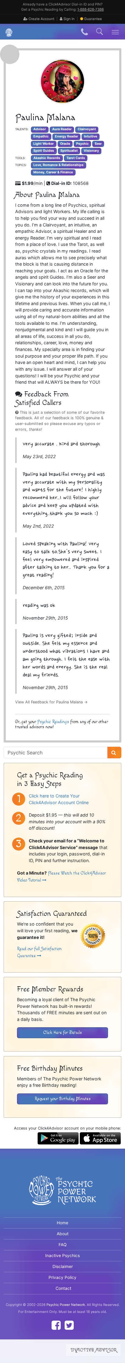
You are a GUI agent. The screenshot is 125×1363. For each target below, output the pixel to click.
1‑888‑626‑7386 (90, 9)
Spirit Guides (43, 151)
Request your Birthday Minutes (63, 1098)
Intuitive (90, 136)
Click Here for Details (62, 1032)
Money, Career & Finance (53, 172)
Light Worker (43, 144)
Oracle (65, 144)
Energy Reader (66, 136)
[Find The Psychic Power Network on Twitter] (69, 1325)
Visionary (91, 151)
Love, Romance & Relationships (58, 165)
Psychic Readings (53, 721)
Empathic (41, 136)
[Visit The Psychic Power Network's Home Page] (62, 1195)
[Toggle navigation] (115, 32)
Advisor (39, 129)
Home (62, 1222)
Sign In (68, 19)
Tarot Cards (75, 158)
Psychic (82, 144)
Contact (63, 1288)
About (63, 1233)
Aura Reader (62, 129)
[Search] (114, 752)
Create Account (41, 19)
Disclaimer (62, 1266)
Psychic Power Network (65, 1305)
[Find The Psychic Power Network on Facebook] (56, 1325)
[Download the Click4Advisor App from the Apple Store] (100, 1137)
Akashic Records (46, 158)
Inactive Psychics (62, 1255)
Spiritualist (69, 151)
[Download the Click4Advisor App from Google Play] (58, 1137)
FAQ (63, 1244)
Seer (98, 144)
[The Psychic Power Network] (6, 31)
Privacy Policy (62, 1277)
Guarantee (93, 19)
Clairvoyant (87, 129)
